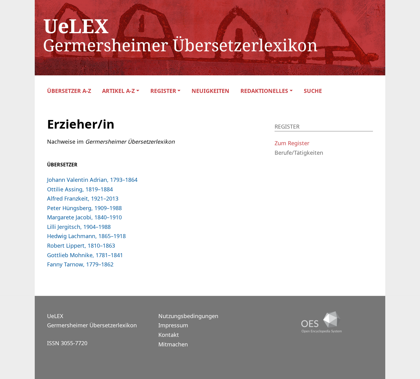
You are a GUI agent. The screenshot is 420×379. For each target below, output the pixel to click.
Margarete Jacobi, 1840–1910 (84, 217)
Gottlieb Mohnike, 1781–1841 (85, 255)
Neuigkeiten (210, 91)
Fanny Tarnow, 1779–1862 (80, 264)
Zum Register (292, 143)
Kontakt (168, 334)
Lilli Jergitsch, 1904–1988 (79, 226)
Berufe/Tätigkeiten (299, 152)
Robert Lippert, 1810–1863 (81, 245)
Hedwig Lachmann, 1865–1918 (86, 236)
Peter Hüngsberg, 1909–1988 (84, 208)
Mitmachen (173, 344)
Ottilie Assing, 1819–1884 (80, 189)
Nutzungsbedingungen (188, 316)
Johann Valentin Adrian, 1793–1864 (92, 179)
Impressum (173, 325)
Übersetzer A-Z (69, 91)
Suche (313, 91)
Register (163, 91)
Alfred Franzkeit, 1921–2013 (82, 198)
